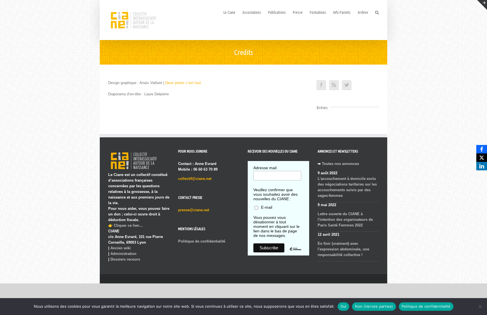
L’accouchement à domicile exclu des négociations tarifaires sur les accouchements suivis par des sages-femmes (347, 187)
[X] (481, 157)
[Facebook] (481, 149)
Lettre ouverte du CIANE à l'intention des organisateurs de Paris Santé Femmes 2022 (345, 219)
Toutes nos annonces (340, 164)
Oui (343, 306)
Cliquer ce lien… (128, 225)
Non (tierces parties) (374, 306)
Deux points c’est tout (183, 83)
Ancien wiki (120, 248)
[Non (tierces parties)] (480, 306)
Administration (123, 254)
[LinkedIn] (481, 166)
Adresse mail (264, 168)
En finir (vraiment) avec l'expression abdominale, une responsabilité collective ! (343, 249)
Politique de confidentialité (201, 241)
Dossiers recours (125, 259)
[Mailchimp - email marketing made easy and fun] (295, 253)
